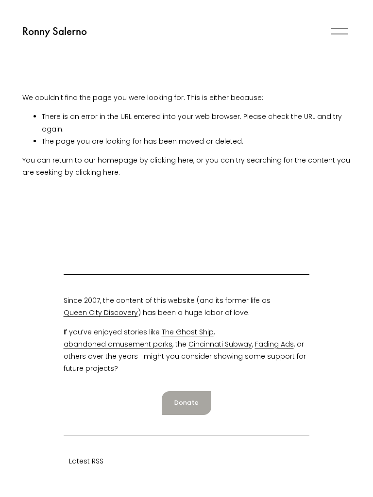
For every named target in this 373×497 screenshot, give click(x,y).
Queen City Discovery (101, 312)
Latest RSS (86, 461)
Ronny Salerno (54, 31)
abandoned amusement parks (118, 344)
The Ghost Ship (188, 332)
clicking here (171, 160)
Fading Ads (274, 344)
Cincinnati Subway (220, 344)
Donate (186, 402)
